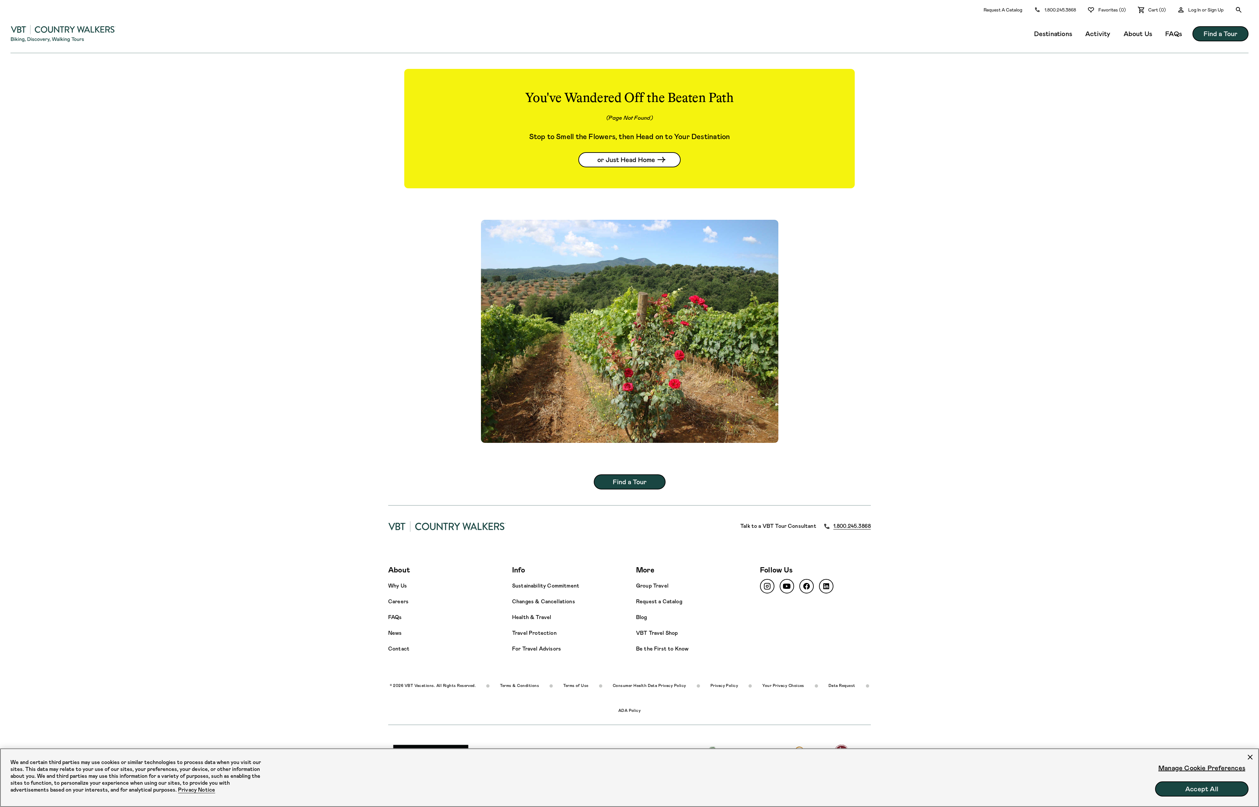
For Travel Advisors (536, 648)
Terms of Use (576, 685)
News (395, 633)
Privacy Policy (724, 685)
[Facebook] (806, 586)
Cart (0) (1157, 10)
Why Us (397, 585)
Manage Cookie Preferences (1201, 768)
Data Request (842, 685)
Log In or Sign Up (1206, 10)
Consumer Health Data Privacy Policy (649, 685)
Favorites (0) (1112, 10)
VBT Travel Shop (657, 633)
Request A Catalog (1003, 10)
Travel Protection (534, 633)
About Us (1138, 34)
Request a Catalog (659, 601)
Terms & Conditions (519, 685)
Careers (398, 601)
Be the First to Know (662, 648)
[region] (629, 777)
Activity (1097, 34)
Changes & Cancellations (543, 601)
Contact (399, 648)
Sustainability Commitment (545, 585)
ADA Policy (629, 710)
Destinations (1053, 34)
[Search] (1238, 9)
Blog (641, 617)
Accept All (1201, 789)
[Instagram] (767, 586)
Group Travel (652, 585)
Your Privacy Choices (783, 685)
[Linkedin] (826, 586)
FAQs (1173, 34)
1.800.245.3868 (1060, 10)
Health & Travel (531, 617)
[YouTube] (787, 586)
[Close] (1250, 757)
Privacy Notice (196, 789)
